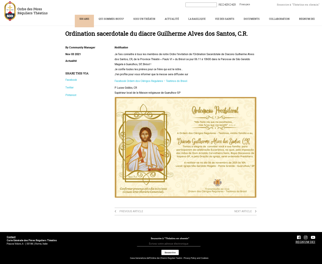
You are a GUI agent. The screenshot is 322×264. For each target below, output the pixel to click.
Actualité (172, 18)
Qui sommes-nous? (111, 18)
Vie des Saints (224, 18)
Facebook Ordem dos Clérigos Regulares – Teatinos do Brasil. (151, 81)
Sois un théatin (144, 18)
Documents (252, 18)
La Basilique (197, 18)
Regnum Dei (307, 18)
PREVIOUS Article (131, 211)
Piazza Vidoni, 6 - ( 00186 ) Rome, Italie (27, 243)
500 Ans (84, 18)
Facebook (71, 79)
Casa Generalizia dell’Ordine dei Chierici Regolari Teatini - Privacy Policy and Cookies (169, 258)
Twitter (69, 87)
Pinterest (70, 95)
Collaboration (279, 18)
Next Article (243, 211)
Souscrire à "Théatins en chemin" (298, 4)
